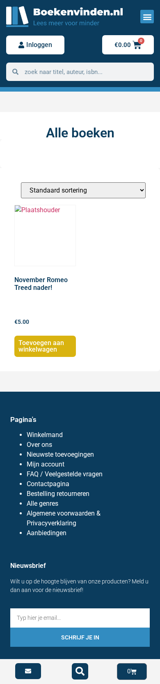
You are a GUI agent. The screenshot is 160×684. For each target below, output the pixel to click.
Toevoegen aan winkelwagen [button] (41, 346)
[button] (147, 16)
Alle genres (42, 503)
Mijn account (45, 464)
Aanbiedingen (46, 533)
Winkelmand (45, 435)
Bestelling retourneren (58, 494)
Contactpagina (48, 484)
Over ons (39, 445)
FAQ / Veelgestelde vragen (65, 474)
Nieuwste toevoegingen (60, 454)
